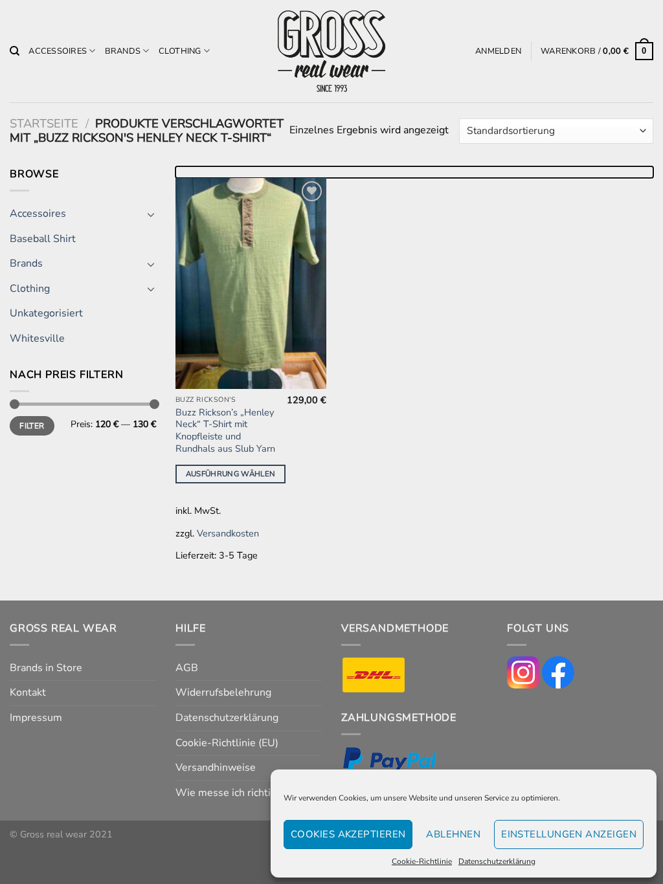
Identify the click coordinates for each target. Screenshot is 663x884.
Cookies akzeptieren (348, 834)
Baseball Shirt (43, 239)
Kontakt (28, 692)
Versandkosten (228, 533)
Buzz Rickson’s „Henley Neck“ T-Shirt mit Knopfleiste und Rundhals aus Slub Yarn (225, 430)
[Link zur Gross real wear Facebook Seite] (558, 672)
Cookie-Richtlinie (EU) (226, 743)
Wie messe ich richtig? (228, 793)
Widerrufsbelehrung (223, 692)
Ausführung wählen (231, 474)
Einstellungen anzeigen (568, 834)
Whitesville (37, 338)
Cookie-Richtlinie (422, 861)
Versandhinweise (215, 767)
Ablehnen (453, 834)
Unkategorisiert (46, 313)
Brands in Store (46, 668)
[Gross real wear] (331, 51)
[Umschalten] (151, 214)
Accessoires (57, 51)
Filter (31, 426)
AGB (186, 668)
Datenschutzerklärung (496, 861)
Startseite (44, 123)
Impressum (36, 718)
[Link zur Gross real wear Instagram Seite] (523, 672)
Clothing (180, 51)
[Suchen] (14, 51)
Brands (123, 51)
